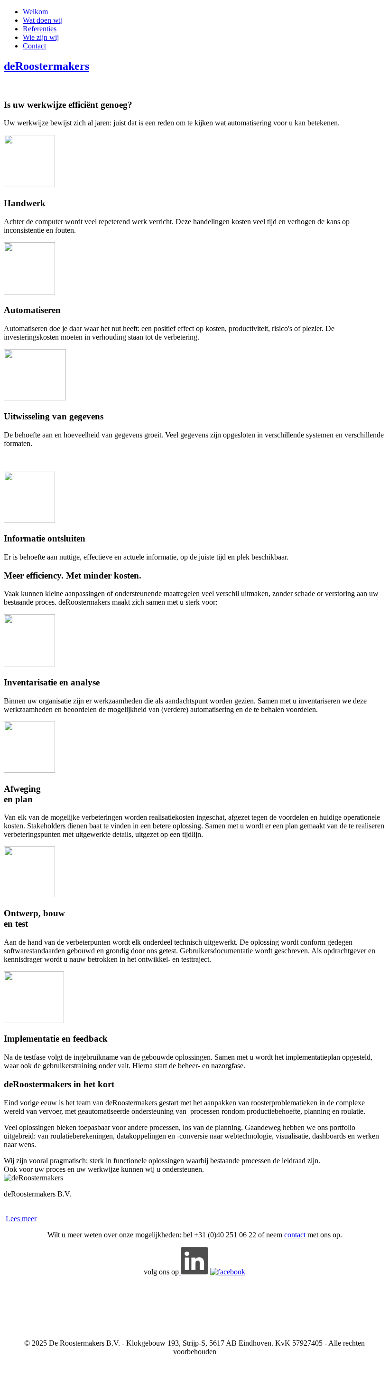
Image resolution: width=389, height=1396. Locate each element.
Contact (34, 46)
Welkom (35, 12)
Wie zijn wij (41, 37)
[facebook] (227, 1272)
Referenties (39, 29)
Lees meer (21, 1219)
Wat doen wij (43, 20)
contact (295, 1235)
